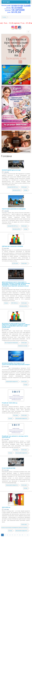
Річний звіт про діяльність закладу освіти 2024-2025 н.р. (15, 436)
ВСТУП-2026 (15, 263)
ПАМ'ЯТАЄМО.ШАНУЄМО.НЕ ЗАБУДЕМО (14, 209)
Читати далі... (24, 187)
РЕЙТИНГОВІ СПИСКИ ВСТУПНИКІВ (12, 246)
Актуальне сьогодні (22, 345)
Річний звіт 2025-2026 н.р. (10, 403)
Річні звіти (15, 415)
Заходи (25, 190)
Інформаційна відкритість (12, 381)
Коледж (25, 384)
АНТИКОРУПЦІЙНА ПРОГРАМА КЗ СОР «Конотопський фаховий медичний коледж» (16, 363)
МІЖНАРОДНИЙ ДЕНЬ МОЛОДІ (11, 170)
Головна (4, 17)
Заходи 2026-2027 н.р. (13, 187)
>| (27, 535)
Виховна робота (16, 190)
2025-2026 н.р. (14, 303)
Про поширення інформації (11, 342)
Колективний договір (8, 468)
